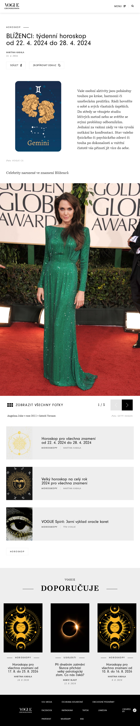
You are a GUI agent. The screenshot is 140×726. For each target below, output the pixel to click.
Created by (126, 710)
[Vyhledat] (132, 6)
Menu (118, 6)
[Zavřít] (136, 722)
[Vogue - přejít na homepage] (12, 6)
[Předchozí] (115, 405)
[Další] (127, 405)
